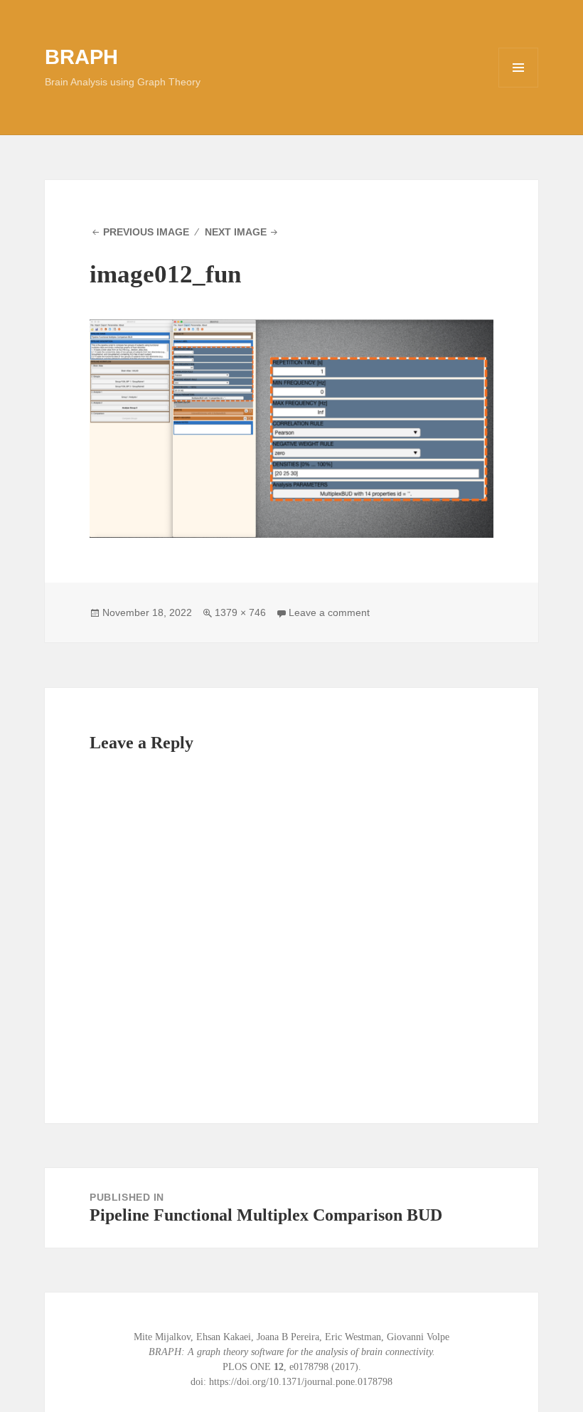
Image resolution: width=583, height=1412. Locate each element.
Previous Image (146, 232)
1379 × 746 (240, 612)
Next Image (236, 232)
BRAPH (81, 57)
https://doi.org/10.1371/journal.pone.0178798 (300, 1381)
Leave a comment (329, 612)
